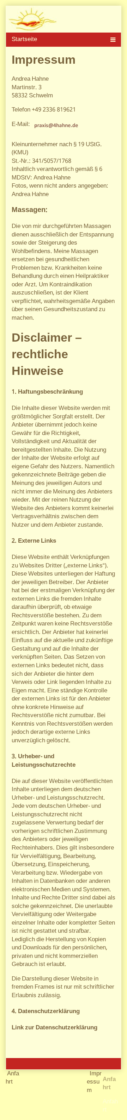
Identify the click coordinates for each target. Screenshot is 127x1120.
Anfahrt (110, 1106)
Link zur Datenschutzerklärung (54, 1028)
